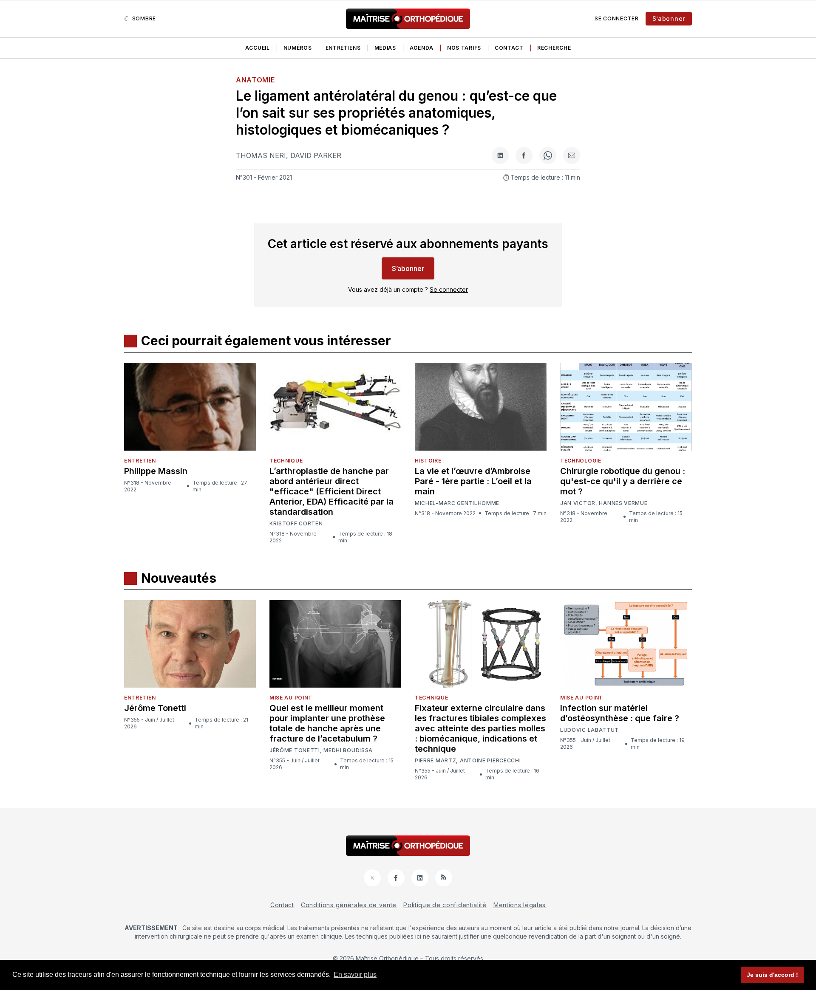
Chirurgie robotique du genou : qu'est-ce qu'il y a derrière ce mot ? (622, 481)
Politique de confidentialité (445, 904)
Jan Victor (577, 503)
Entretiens (343, 48)
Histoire (428, 460)
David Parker (315, 155)
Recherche (554, 48)
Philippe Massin (155, 471)
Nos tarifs (464, 48)
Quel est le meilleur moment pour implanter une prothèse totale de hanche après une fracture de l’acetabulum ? (327, 723)
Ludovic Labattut (589, 730)
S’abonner (668, 18)
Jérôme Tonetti (155, 708)
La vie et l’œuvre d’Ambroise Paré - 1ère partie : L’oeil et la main (473, 481)
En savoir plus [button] (355, 974)
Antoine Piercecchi (490, 760)
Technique (286, 460)
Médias (385, 48)
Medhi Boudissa (348, 750)
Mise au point (290, 697)
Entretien (140, 460)
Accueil (257, 48)
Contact (509, 48)
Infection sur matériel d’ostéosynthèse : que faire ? (619, 713)
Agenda (422, 48)
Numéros (297, 48)
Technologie (580, 460)
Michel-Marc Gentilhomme (457, 503)
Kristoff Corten (296, 523)
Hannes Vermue (623, 503)
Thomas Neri (261, 155)
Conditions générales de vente (349, 904)
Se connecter (616, 18)
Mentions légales (519, 904)
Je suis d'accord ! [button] (772, 974)
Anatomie (255, 80)
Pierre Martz (435, 760)
